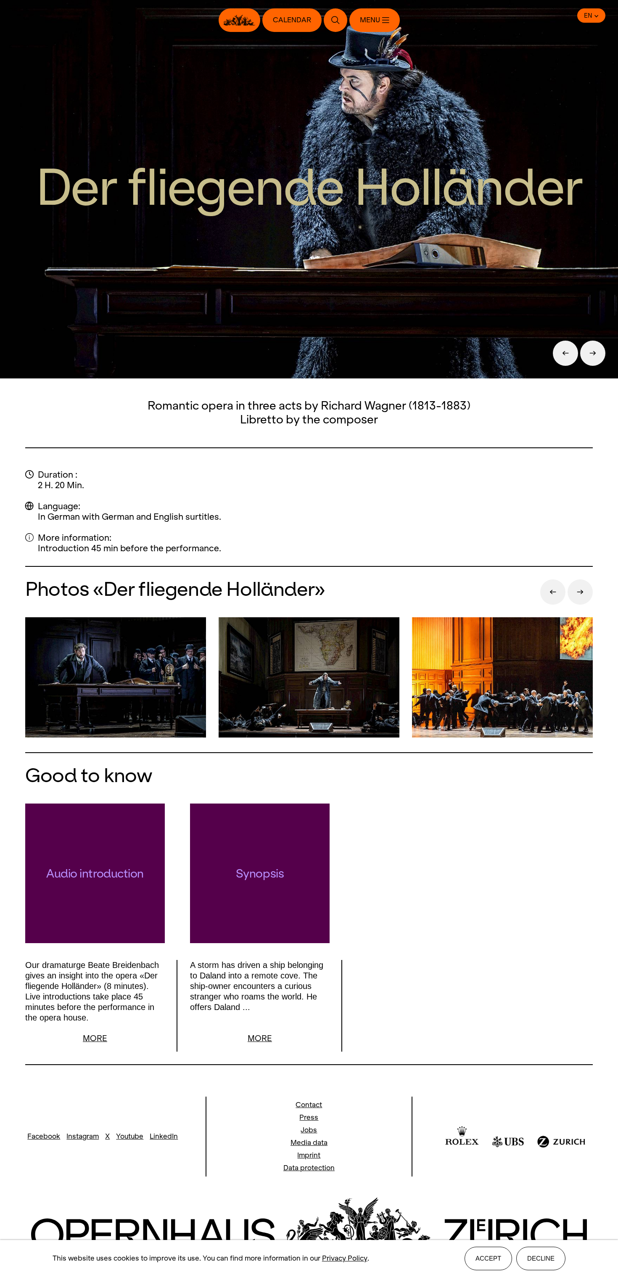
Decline (541, 1258)
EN (588, 15)
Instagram (82, 1136)
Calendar (292, 20)
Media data (309, 1143)
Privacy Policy (344, 1258)
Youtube (129, 1136)
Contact (309, 1105)
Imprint (308, 1155)
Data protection (309, 1168)
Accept (488, 1258)
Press (308, 1117)
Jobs (309, 1130)
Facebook (43, 1136)
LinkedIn (164, 1136)
